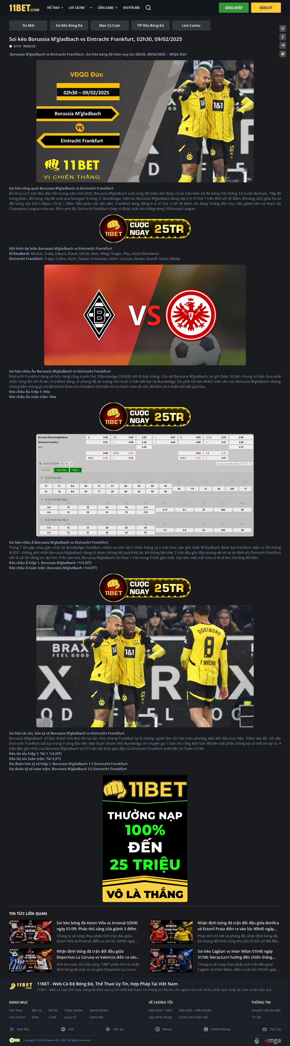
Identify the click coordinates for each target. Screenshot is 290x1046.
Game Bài (96, 1017)
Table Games (73, 1010)
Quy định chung (160, 1017)
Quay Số (70, 1017)
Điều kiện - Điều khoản (195, 1010)
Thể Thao (15, 1010)
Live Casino (17, 1017)
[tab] (28, 25)
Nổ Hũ (53, 1010)
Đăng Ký (266, 7)
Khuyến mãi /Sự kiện (266, 1010)
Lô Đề (52, 1017)
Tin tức (256, 1017)
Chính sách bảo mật (193, 1017)
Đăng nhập (233, 7)
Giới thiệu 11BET (160, 1010)
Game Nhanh (99, 1010)
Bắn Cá (37, 1010)
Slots (35, 1017)
